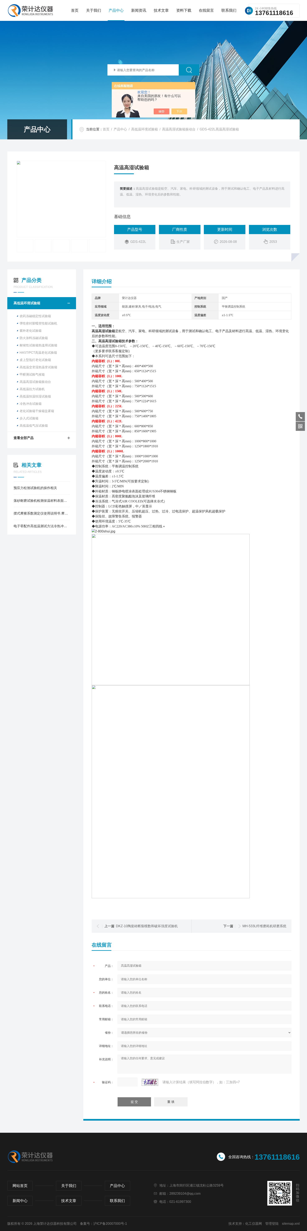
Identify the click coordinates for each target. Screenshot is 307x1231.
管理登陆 (272, 1223)
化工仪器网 (253, 1223)
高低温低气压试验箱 (34, 425)
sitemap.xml (291, 1223)
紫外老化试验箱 (31, 330)
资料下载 (183, 10)
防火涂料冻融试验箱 (34, 338)
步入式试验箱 (29, 418)
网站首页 (20, 1186)
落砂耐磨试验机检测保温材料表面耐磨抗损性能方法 (42, 500)
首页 (75, 10)
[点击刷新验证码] (150, 1082)
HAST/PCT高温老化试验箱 (38, 352)
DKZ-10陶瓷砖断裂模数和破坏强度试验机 (147, 926)
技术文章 (161, 10)
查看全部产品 (24, 438)
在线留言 (206, 10)
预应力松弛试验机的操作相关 (35, 488)
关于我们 (93, 10)
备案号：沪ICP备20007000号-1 (103, 1223)
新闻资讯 (138, 10)
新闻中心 (20, 1201)
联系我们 (228, 10)
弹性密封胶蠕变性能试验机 (38, 323)
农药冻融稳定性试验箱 (35, 316)
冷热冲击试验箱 (31, 403)
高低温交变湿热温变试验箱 (38, 367)
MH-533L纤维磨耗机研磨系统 (264, 926)
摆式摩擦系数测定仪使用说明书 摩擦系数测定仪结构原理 (42, 513)
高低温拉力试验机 (32, 389)
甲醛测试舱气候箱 (32, 374)
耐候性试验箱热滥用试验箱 (38, 345)
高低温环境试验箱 (144, 129)
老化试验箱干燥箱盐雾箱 (37, 411)
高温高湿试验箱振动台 (178, 129)
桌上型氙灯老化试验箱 (35, 360)
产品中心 (116, 10)
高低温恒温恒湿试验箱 (35, 396)
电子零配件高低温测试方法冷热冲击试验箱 (42, 526)
